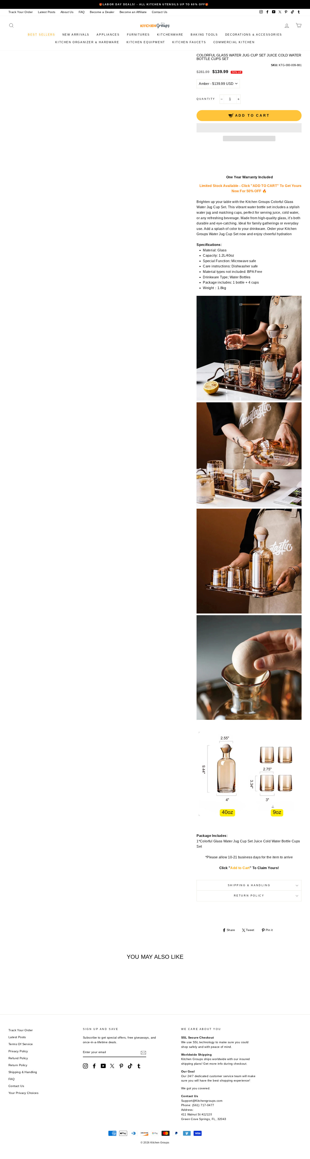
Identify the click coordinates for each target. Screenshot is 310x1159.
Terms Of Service (20, 1044)
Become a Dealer (102, 12)
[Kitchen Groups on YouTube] (103, 1065)
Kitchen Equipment (146, 42)
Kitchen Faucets (189, 42)
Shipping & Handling (249, 885)
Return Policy (249, 895)
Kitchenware (170, 34)
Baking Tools (204, 34)
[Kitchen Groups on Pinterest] (121, 1065)
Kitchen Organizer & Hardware (87, 42)
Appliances (108, 34)
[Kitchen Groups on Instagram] (85, 1065)
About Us (67, 12)
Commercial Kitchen (234, 42)
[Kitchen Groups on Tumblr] (139, 1065)
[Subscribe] (143, 1052)
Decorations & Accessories (253, 34)
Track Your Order (20, 12)
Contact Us (159, 12)
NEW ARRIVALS (75, 34)
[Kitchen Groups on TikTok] (130, 1065)
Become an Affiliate (133, 12)
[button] (249, 127)
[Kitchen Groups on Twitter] (112, 1065)
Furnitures (138, 34)
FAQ (82, 12)
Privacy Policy (18, 1051)
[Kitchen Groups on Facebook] (94, 1065)
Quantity (206, 98)
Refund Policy (18, 1058)
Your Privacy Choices (23, 1093)
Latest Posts (46, 12)
